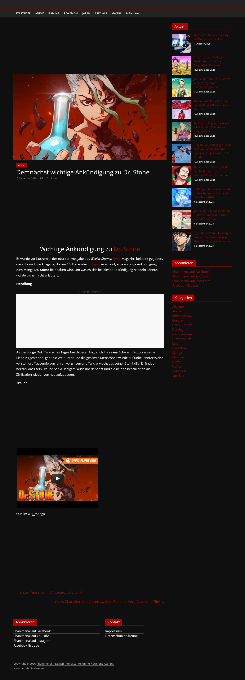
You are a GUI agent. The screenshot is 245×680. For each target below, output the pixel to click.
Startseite (23, 13)
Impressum (113, 631)
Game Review (182, 325)
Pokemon (179, 371)
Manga (117, 13)
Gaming (53, 13)
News (176, 362)
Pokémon (71, 13)
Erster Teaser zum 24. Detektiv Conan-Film (51, 592)
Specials (101, 13)
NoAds (177, 366)
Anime (39, 13)
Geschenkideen (183, 334)
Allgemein (179, 307)
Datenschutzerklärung (121, 636)
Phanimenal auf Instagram (191, 281)
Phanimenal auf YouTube (190, 276)
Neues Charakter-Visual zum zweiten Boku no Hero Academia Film (109, 601)
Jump (117, 258)
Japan (86, 13)
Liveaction (179, 348)
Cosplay (178, 320)
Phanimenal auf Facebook (190, 272)
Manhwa (132, 13)
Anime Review (182, 316)
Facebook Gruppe (185, 285)
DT (42, 178)
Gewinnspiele (182, 339)
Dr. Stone (52, 178)
